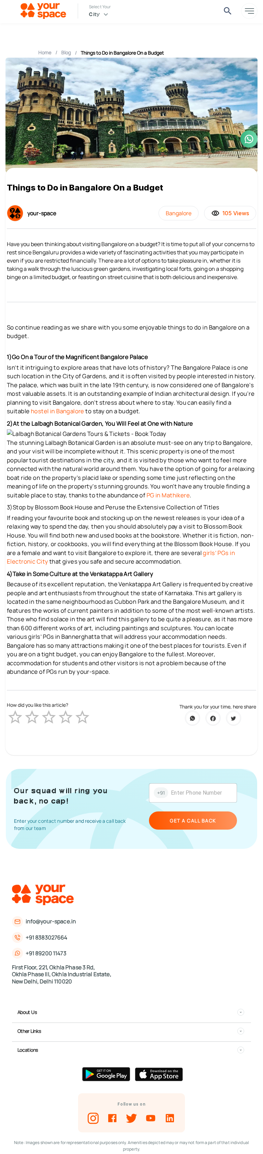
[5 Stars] (82, 717)
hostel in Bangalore (57, 411)
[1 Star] (15, 717)
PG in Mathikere (168, 495)
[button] (131, 1012)
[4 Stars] (65, 717)
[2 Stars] (32, 717)
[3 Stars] (48, 717)
